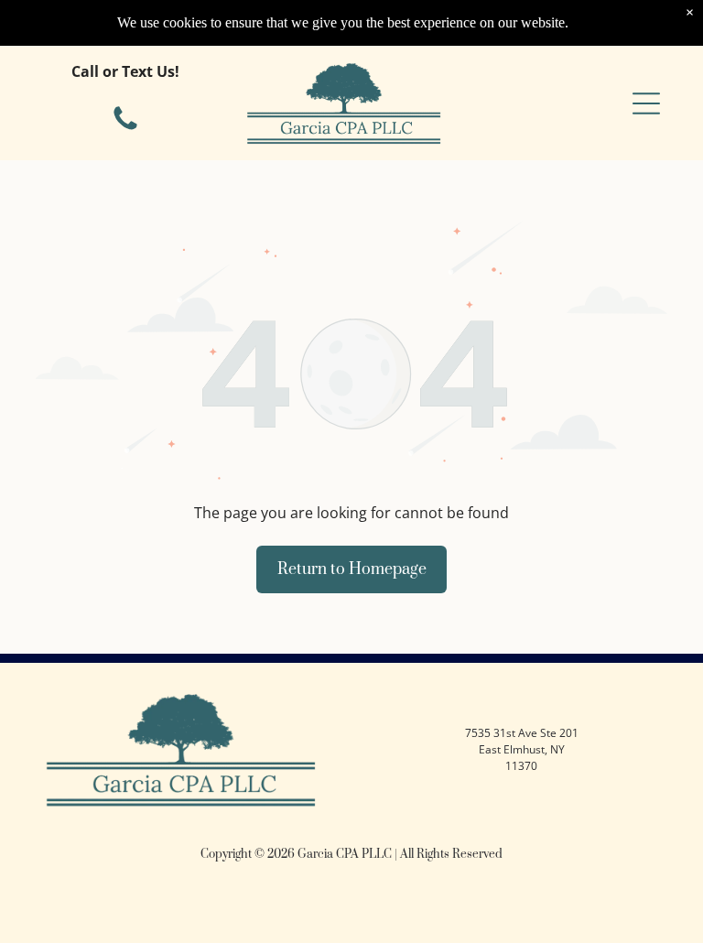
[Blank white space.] (125, 129)
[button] (646, 103)
